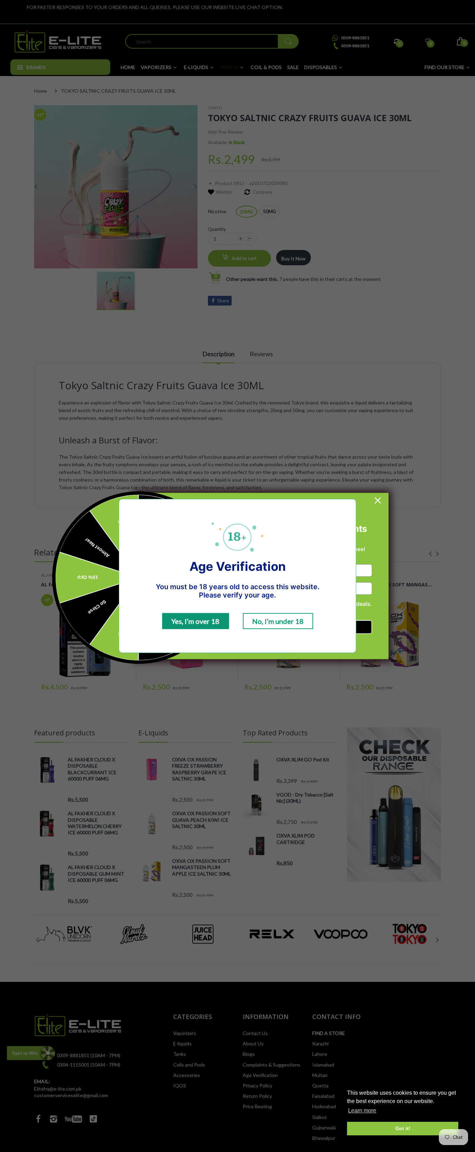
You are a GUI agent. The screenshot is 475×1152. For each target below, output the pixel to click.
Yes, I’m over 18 (195, 621)
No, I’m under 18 (278, 621)
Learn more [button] (362, 1110)
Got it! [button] (402, 1128)
